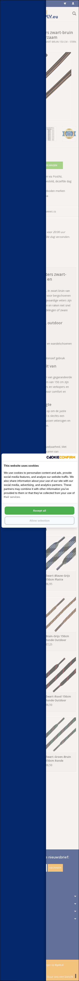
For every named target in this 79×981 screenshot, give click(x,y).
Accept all (39, 510)
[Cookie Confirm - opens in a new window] (60, 457)
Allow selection (40, 520)
